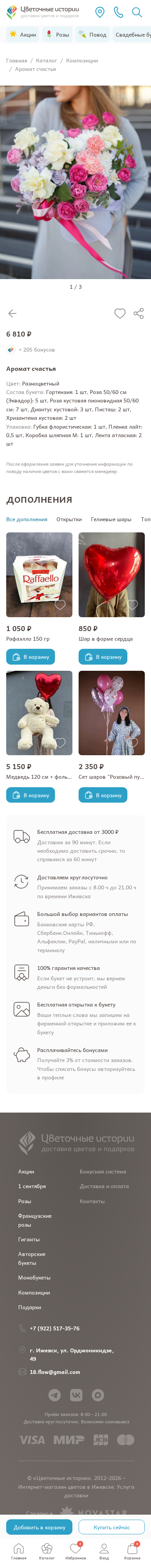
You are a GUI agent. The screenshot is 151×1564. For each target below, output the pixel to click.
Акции (26, 1171)
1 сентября (32, 1186)
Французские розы (34, 1219)
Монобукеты (34, 1277)
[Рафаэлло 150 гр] (39, 574)
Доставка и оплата (104, 1186)
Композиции (34, 1292)
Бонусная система (103, 1171)
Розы (24, 1201)
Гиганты (29, 1239)
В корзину (36, 656)
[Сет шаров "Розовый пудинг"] (112, 713)
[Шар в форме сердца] (112, 574)
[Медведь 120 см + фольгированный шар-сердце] (39, 713)
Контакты (92, 1201)
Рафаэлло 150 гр (28, 638)
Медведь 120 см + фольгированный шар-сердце (68, 776)
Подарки (29, 1307)
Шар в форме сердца (106, 638)
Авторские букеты (31, 1257)
